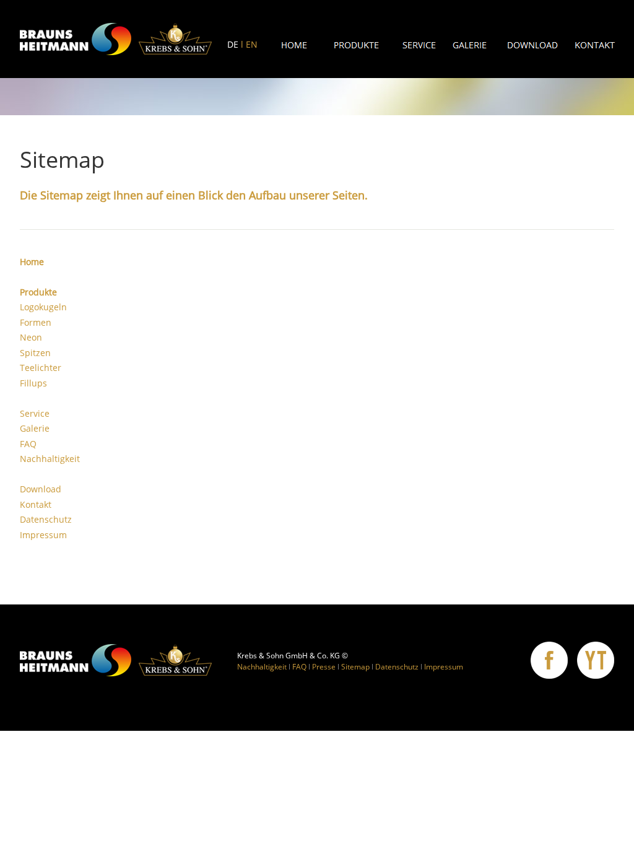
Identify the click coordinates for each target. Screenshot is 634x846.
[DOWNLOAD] (532, 45)
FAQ (28, 444)
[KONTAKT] (595, 45)
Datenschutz (46, 519)
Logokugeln (43, 307)
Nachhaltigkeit (50, 458)
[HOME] (294, 45)
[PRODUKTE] (356, 45)
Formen (35, 322)
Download (40, 489)
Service (35, 413)
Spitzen (35, 353)
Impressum (43, 535)
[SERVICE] (419, 45)
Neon (31, 337)
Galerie (35, 428)
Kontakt (35, 504)
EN (252, 44)
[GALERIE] (470, 45)
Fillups (33, 383)
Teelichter (40, 367)
